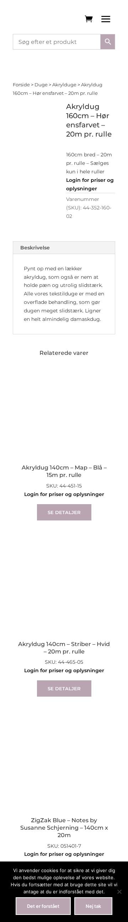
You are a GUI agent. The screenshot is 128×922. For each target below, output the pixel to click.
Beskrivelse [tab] (35, 247)
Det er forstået (43, 906)
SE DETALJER (64, 512)
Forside (21, 84)
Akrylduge (64, 84)
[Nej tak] (119, 891)
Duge (41, 84)
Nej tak (93, 906)
